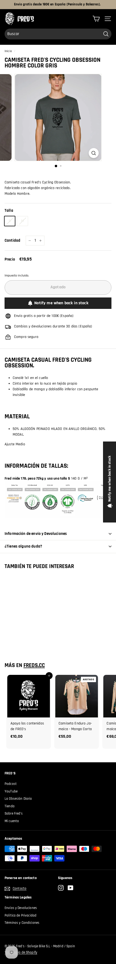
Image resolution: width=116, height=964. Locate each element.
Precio (10, 259)
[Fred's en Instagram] (61, 888)
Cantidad (12, 240)
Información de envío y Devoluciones (36, 533)
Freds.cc (34, 665)
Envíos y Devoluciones (21, 908)
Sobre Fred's (14, 813)
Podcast (11, 784)
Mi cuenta (12, 821)
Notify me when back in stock (61, 303)
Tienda (10, 806)
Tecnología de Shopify (21, 952)
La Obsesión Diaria (18, 799)
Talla (9, 210)
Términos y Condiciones (22, 923)
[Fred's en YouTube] (70, 888)
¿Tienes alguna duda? (23, 546)
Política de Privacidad (20, 915)
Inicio (8, 51)
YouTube (11, 791)
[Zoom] (93, 153)
